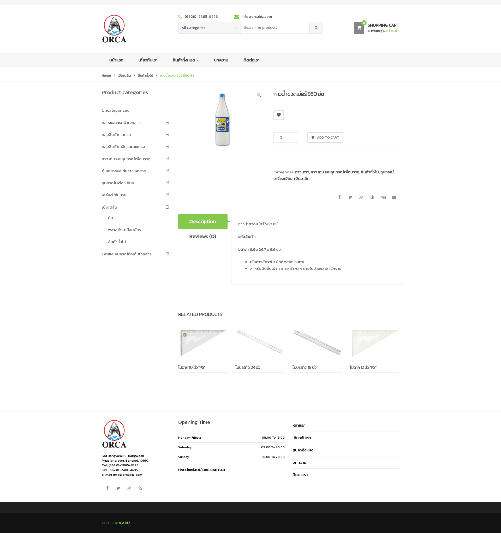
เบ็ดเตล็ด (124, 75)
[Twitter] (118, 488)
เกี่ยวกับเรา (148, 60)
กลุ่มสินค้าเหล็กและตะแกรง (123, 147)
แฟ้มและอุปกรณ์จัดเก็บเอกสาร (127, 254)
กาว (298, 172)
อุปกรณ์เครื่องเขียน (118, 183)
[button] (259, 96)
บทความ (221, 60)
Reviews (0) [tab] (202, 236)
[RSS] (140, 488)
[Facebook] (107, 488)
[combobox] (275, 27)
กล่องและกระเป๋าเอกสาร (121, 122)
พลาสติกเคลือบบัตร (124, 230)
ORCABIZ (122, 523)
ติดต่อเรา (251, 60)
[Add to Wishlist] (195, 380)
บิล (110, 218)
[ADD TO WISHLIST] (278, 115)
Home (106, 75)
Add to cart (328, 137)
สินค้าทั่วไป (145, 75)
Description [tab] (202, 221)
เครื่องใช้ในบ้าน (114, 195)
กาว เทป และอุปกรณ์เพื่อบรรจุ (335, 172)
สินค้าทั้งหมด (184, 60)
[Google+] (129, 488)
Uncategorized (115, 110)
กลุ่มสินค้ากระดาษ (116, 134)
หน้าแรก (116, 60)
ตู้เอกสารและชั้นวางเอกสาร (124, 171)
